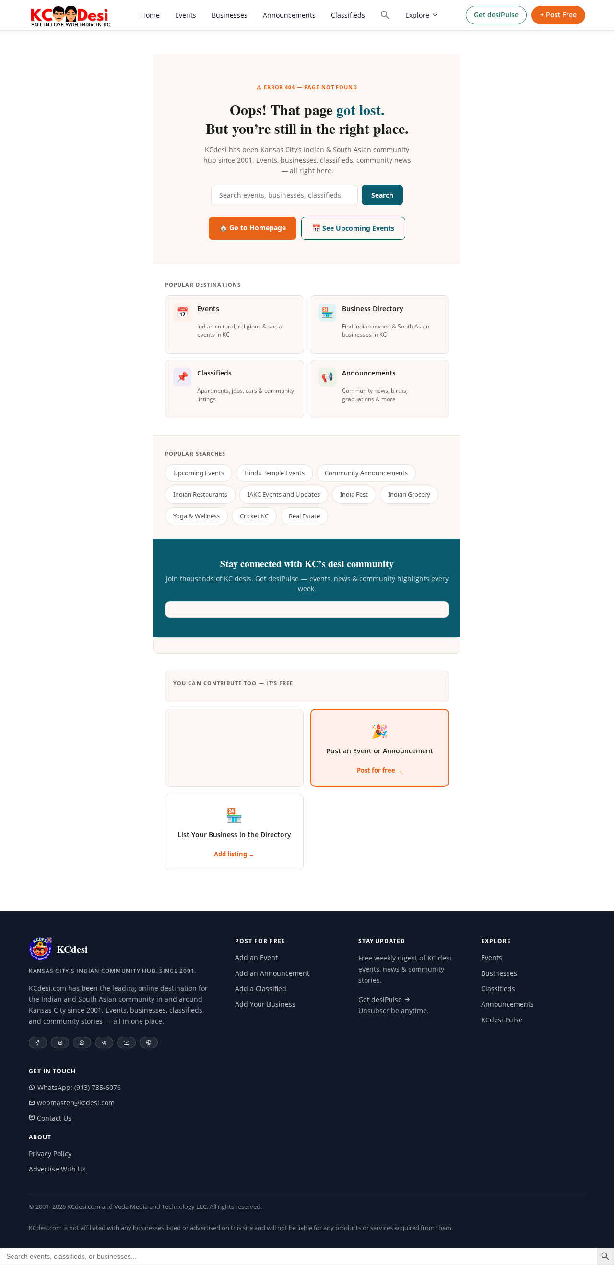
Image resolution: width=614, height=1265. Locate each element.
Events (185, 15)
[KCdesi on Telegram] (104, 1042)
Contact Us (53, 1118)
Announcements (289, 15)
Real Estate (304, 516)
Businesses (230, 15)
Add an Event (256, 957)
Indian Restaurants (200, 494)
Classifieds (348, 15)
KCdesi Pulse (501, 1019)
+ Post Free (558, 14)
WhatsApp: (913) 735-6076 (78, 1087)
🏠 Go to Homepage (252, 227)
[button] (385, 14)
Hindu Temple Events (274, 473)
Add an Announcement (272, 973)
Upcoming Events (198, 473)
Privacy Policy (50, 1153)
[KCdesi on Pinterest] (149, 1042)
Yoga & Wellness (196, 516)
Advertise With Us (57, 1168)
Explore (417, 15)
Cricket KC (254, 516)
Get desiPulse (496, 14)
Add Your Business (265, 1003)
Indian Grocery (409, 494)
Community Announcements (366, 473)
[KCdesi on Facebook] (38, 1042)
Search (382, 194)
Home (150, 15)
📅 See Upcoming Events (353, 228)
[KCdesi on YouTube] (126, 1042)
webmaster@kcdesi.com (75, 1102)
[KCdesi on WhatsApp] (82, 1042)
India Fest (354, 494)
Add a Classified (260, 988)
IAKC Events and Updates (284, 494)
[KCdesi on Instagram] (60, 1042)
